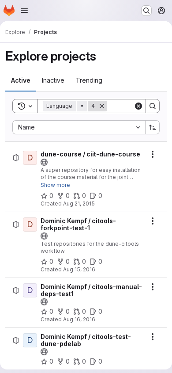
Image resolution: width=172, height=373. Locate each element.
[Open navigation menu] (24, 11)
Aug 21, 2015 (79, 203)
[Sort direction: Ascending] (153, 127)
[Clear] (138, 106)
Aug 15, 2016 (79, 269)
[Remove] (102, 106)
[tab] (20, 80)
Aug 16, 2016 (79, 319)
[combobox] (78, 127)
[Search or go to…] (146, 10)
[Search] (153, 106)
